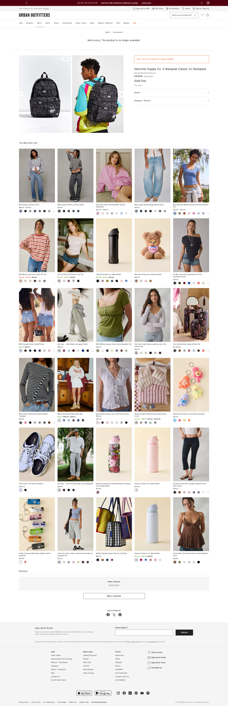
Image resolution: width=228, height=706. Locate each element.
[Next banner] (202, 3)
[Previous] (21, 94)
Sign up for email (158, 657)
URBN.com (73, 702)
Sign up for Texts (158, 663)
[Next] (121, 94)
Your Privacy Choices (99, 702)
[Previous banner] (26, 3)
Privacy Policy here (132, 641)
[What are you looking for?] (195, 15)
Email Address (121, 628)
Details (46, 8)
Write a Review (114, 596)
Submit (184, 632)
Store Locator (157, 652)
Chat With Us (156, 668)
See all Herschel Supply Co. (145, 73)
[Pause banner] (208, 3)
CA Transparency (49, 702)
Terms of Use (35, 702)
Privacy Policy (23, 702)
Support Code (84, 702)
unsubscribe (153, 641)
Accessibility (62, 702)
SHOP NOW (146, 3)
